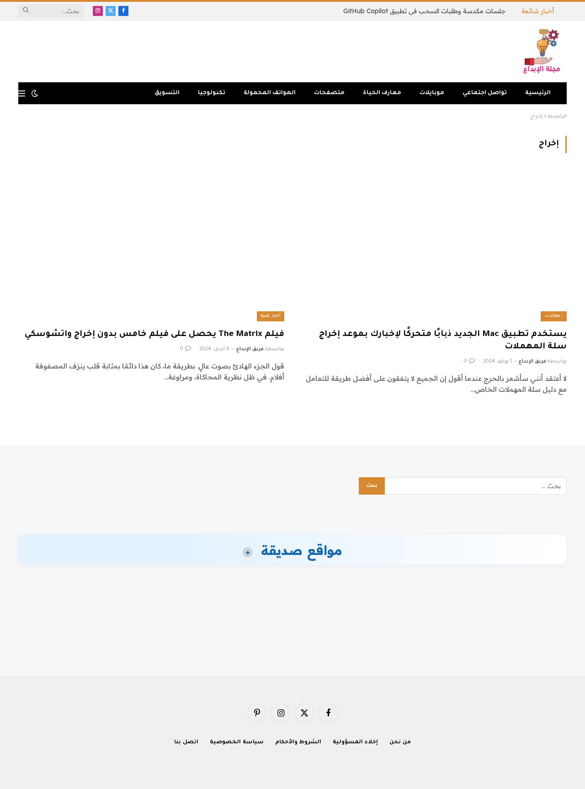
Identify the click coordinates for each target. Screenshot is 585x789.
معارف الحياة (382, 93)
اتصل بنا (186, 743)
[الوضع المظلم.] (34, 93)
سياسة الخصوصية (237, 743)
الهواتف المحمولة (270, 93)
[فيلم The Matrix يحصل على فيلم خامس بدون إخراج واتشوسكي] (151, 246)
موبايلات (432, 93)
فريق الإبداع (532, 361)
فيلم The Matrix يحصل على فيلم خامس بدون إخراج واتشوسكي (154, 334)
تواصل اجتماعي (485, 93)
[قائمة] (21, 93)
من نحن (400, 743)
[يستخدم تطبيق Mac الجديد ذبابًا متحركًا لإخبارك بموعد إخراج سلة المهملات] (434, 246)
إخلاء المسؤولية (355, 743)
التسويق (167, 93)
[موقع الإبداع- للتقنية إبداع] (543, 51)
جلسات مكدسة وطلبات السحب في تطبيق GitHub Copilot (424, 11)
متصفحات (329, 93)
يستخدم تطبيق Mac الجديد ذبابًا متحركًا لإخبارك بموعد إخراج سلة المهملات (443, 341)
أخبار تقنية (271, 316)
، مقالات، (553, 316)
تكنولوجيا (211, 93)
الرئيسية (538, 93)
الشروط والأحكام (298, 743)
